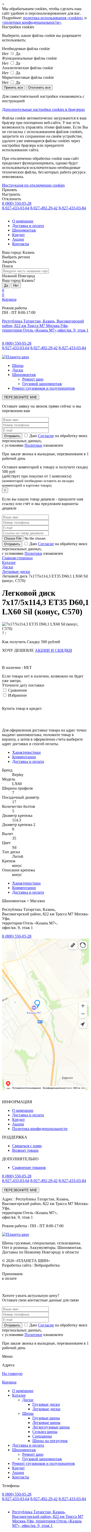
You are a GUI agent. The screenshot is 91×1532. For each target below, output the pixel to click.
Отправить (12, 1325)
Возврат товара (25, 1150)
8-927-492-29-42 (44, 208)
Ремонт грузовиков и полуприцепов (43, 388)
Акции (18, 239)
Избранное (17, 695)
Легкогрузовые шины (51, 1427)
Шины (18, 365)
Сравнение (17, 690)
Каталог (19, 1395)
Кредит (18, 235)
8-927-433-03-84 (72, 208)
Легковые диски (46, 1409)
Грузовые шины (46, 1418)
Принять (9, 190)
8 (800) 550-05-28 (16, 203)
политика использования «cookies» (53, 18)
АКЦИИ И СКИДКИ (53, 650)
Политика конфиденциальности (39, 1128)
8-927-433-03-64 (15, 208)
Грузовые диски (46, 1404)
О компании (22, 221)
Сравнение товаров (29, 1167)
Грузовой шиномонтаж (42, 384)
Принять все (13, 87)
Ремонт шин (32, 379)
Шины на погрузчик (50, 1441)
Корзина (9, 299)
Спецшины (42, 1436)
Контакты (20, 244)
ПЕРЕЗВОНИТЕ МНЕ (20, 397)
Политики (33, 445)
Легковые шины (46, 1422)
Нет (16, 285)
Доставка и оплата (28, 225)
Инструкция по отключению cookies (33, 185)
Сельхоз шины (44, 1431)
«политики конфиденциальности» (31, 22)
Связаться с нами (27, 1146)
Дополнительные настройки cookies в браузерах (43, 109)
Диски (17, 370)
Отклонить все (39, 87)
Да (6, 285)
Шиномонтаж (24, 230)
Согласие (46, 436)
